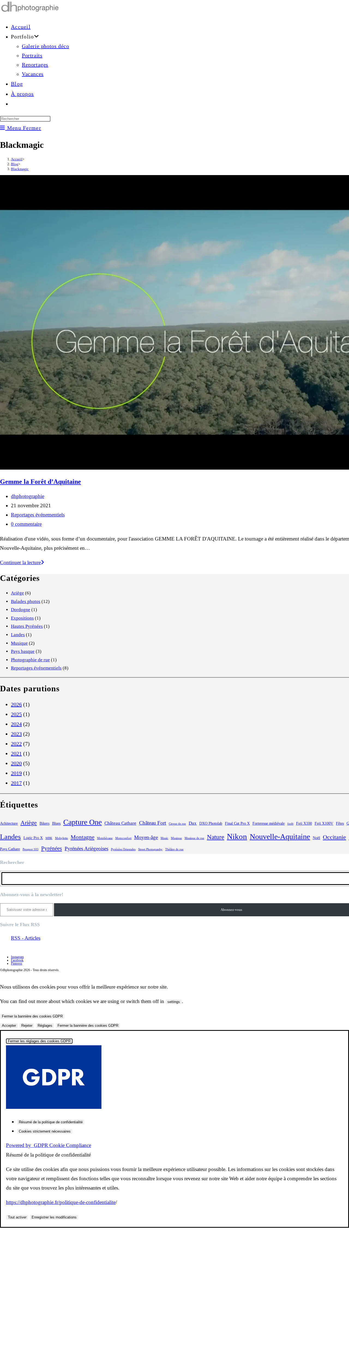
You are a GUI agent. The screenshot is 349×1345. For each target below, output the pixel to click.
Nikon (237, 836)
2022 (16, 744)
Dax (193, 823)
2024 (16, 724)
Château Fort (152, 823)
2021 (16, 753)
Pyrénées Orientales (123, 849)
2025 (16, 714)
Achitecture (9, 823)
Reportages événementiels (38, 515)
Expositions (22, 618)
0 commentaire (26, 524)
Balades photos (25, 601)
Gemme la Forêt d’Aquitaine (40, 481)
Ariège (17, 593)
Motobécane (105, 838)
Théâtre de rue (174, 849)
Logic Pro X (33, 838)
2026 (16, 704)
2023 (16, 734)
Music (164, 838)
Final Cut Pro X (237, 823)
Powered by (48, 1145)
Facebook (17, 960)
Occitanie (334, 837)
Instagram (17, 957)
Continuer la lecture (22, 562)
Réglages (45, 1025)
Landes (18, 634)
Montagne (82, 837)
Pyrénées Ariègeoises (86, 848)
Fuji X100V (324, 823)
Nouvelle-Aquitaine (280, 836)
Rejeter (26, 1025)
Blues (56, 823)
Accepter (9, 1025)
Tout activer (17, 1217)
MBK (49, 838)
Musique (19, 643)
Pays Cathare (10, 849)
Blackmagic (20, 169)
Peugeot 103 (30, 849)
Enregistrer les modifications (54, 1217)
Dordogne (20, 609)
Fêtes (340, 823)
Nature (215, 836)
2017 (16, 783)
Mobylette (61, 838)
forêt (290, 823)
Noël (316, 838)
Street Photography (150, 849)
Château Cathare (120, 823)
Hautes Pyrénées (27, 626)
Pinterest (16, 963)
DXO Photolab (210, 823)
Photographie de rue (30, 659)
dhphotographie (27, 496)
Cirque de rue (177, 823)
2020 (16, 763)
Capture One (82, 822)
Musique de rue (194, 838)
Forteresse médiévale (268, 823)
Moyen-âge (146, 837)
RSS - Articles (25, 938)
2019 (16, 773)
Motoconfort (123, 838)
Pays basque (23, 651)
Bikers (44, 823)
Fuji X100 (304, 823)
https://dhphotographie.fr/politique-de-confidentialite (61, 1202)
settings (173, 1002)
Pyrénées (51, 848)
